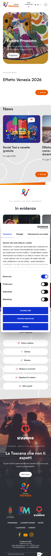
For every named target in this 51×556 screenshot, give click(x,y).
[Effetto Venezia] (11, 4)
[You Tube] (25, 535)
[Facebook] (20, 535)
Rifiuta (25, 327)
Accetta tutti (25, 310)
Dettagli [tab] (19, 234)
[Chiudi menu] (45, 4)
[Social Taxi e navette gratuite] (21, 129)
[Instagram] (31, 535)
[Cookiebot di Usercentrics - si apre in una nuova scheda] (37, 227)
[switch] (44, 284)
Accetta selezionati (25, 318)
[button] (25, 60)
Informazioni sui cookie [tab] (38, 234)
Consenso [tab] (7, 234)
